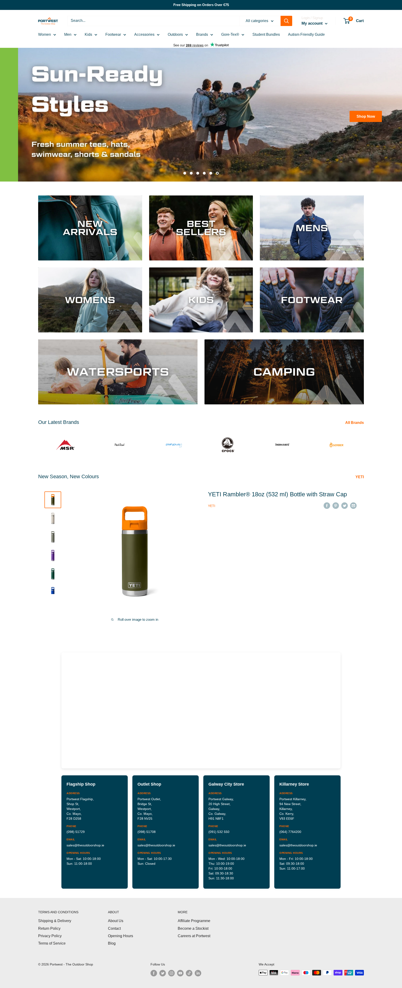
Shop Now (55, 116)
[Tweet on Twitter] (344, 501)
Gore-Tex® (230, 34)
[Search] (286, 21)
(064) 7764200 (290, 828)
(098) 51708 (146, 828)
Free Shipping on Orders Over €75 (201, 5)
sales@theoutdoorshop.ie (85, 842)
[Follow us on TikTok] (189, 970)
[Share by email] (353, 501)
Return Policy (49, 925)
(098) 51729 (76, 828)
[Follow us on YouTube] (180, 970)
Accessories (144, 34)
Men (67, 34)
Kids (88, 34)
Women (44, 34)
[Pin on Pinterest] (335, 501)
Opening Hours (120, 933)
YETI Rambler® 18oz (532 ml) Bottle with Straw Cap (277, 490)
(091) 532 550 (218, 828)
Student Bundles (266, 34)
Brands (202, 34)
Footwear (113, 34)
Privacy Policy (50, 933)
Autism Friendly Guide (306, 34)
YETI (360, 473)
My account (313, 23)
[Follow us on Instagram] (171, 970)
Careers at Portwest (194, 933)
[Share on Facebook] (327, 501)
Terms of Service (52, 940)
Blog (112, 940)
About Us (115, 918)
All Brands (355, 419)
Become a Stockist (193, 925)
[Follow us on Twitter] (162, 970)
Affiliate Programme (194, 918)
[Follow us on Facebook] (154, 970)
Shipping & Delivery (54, 918)
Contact (114, 925)
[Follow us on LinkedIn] (198, 970)
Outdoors (175, 34)
